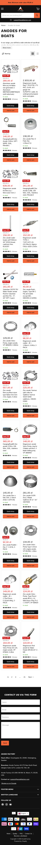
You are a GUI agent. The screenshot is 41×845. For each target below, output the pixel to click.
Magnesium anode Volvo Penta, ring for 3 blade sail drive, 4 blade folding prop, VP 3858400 (30, 448)
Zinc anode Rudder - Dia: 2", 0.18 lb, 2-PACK (10, 547)
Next (30, 677)
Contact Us (28, 833)
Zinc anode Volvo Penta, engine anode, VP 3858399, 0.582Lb (10, 343)
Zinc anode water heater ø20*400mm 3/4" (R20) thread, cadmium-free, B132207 (10, 242)
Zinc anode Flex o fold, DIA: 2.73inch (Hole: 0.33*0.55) (9, 498)
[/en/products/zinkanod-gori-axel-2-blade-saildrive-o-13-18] (30, 481)
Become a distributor (20, 836)
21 (24, 677)
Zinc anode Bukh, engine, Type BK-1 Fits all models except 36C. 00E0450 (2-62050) (30, 293)
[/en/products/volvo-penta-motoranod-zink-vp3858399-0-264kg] (10, 326)
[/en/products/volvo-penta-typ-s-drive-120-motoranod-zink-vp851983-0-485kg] (30, 530)
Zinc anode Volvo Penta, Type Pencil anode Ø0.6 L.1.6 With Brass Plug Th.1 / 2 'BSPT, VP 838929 (30, 598)
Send (5, 743)
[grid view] (32, 53)
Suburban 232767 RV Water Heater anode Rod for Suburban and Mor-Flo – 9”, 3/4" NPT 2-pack (10, 293)
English (23, 813)
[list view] (37, 53)
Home (3, 25)
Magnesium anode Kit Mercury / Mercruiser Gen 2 (9, 190)
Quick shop (10, 105)
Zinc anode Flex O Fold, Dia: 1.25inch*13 (29, 141)
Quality (15, 833)
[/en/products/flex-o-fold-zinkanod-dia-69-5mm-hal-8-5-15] (30, 124)
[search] (37, 15)
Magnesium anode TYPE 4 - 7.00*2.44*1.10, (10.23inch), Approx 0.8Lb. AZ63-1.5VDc (30, 242)
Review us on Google (8, 783)
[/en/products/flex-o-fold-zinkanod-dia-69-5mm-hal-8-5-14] (10, 481)
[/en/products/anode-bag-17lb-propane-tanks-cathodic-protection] (30, 69)
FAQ (21, 833)
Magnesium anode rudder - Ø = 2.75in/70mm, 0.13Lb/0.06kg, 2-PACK (9, 598)
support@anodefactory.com (19, 779)
